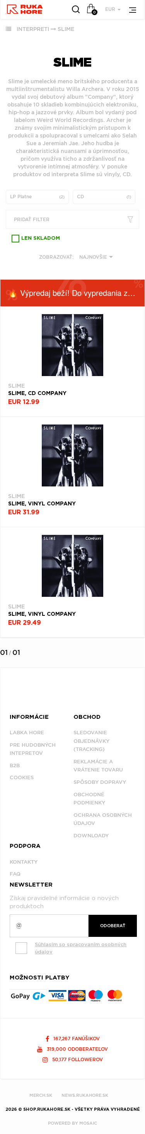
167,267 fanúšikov (76, 1038)
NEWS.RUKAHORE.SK (84, 1095)
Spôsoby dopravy (99, 782)
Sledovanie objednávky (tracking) (91, 741)
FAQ (15, 874)
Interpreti (33, 29)
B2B (15, 765)
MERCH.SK (40, 1095)
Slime (66, 29)
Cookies (22, 777)
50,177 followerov (77, 1059)
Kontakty (24, 862)
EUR (111, 9)
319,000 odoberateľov (76, 1049)
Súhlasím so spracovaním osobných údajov (80, 948)
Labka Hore (27, 732)
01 (4, 652)
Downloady (91, 835)
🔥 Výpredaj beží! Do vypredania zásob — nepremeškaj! (76, 292)
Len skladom (40, 238)
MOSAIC (88, 1123)
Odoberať (112, 925)
